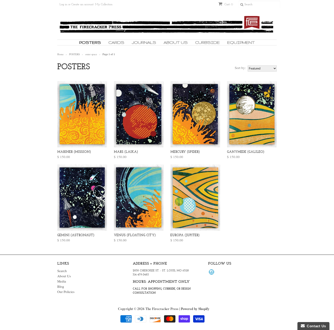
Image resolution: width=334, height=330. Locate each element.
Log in (63, 4)
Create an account (82, 4)
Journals (144, 42)
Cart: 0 (228, 4)
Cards (116, 42)
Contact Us (315, 326)
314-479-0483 (141, 274)
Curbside (207, 42)
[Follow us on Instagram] (212, 273)
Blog (60, 286)
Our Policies (66, 291)
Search (62, 270)
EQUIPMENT (241, 42)
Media (61, 281)
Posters (90, 42)
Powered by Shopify (195, 308)
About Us (176, 42)
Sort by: (240, 68)
